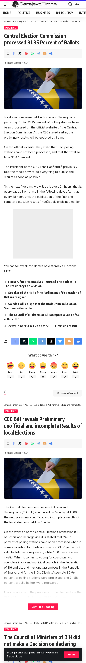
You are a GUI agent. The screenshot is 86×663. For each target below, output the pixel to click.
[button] (71, 654)
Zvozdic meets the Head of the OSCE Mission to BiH (42, 326)
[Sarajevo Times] (35, 4)
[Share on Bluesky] (60, 341)
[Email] (44, 53)
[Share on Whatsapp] (32, 53)
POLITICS (10, 28)
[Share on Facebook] (13, 53)
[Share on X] (20, 53)
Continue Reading (43, 606)
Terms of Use (14, 656)
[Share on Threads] (51, 341)
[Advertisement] (43, 234)
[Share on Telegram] (38, 53)
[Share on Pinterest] (26, 53)
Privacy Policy (46, 652)
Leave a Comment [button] (69, 393)
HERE (7, 271)
